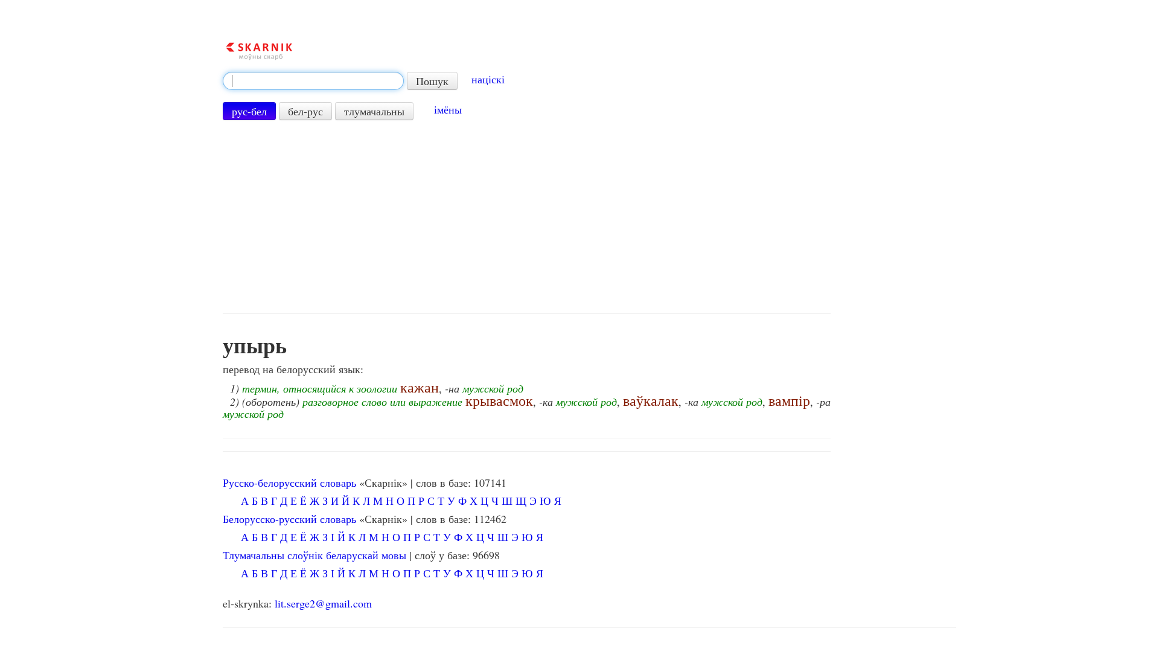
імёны (448, 109)
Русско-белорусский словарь (289, 482)
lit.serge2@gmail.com (323, 603)
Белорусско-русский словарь (289, 518)
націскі (488, 79)
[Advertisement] (527, 216)
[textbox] (313, 81)
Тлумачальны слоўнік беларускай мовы (314, 555)
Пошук (432, 81)
